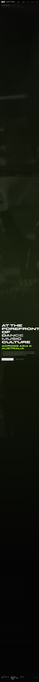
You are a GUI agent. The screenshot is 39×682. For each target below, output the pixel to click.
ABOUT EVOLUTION (20, 359)
